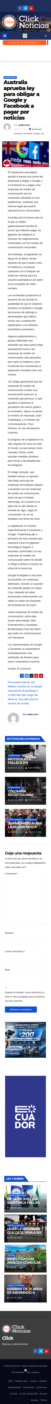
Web (7, 970)
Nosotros (34, 1400)
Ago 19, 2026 (16, 768)
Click (7, 1338)
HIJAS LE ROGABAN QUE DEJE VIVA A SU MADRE (24, 1232)
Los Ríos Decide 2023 (28, 1394)
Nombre (9, 933)
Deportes (43, 1381)
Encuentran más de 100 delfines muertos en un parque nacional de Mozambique (25, 686)
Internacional (10, 77)
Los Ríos (22, 1195)
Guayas (11, 1225)
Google (36, 133)
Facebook (27, 133)
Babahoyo (12, 1195)
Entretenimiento (15, 819)
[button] (45, 36)
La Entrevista (41, 1387)
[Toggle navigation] (25, 36)
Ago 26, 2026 (15, 1208)
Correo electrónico (15, 951)
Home (10, 1381)
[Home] (4, 35)
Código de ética (21, 1381)
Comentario (11, 873)
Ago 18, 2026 (16, 832)
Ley (42, 133)
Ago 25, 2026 (15, 1238)
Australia (18, 133)
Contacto (33, 1381)
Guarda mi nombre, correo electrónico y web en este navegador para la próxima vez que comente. (25, 996)
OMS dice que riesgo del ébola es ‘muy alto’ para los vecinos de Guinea (23, 699)
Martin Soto (35, 768)
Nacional (20, 1225)
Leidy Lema (24, 125)
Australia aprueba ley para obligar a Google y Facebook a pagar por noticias (21, 100)
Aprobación (37, 129)
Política (44, 1400)
